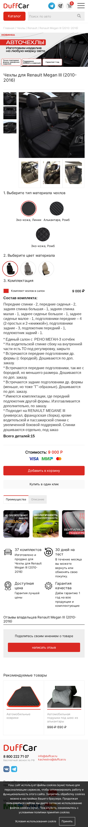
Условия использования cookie (35, 821)
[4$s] (29, 183)
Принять (67, 821)
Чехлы (21, 28)
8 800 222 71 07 (16, 757)
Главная (8, 28)
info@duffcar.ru (47, 756)
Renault (32, 28)
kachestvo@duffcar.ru (52, 759)
